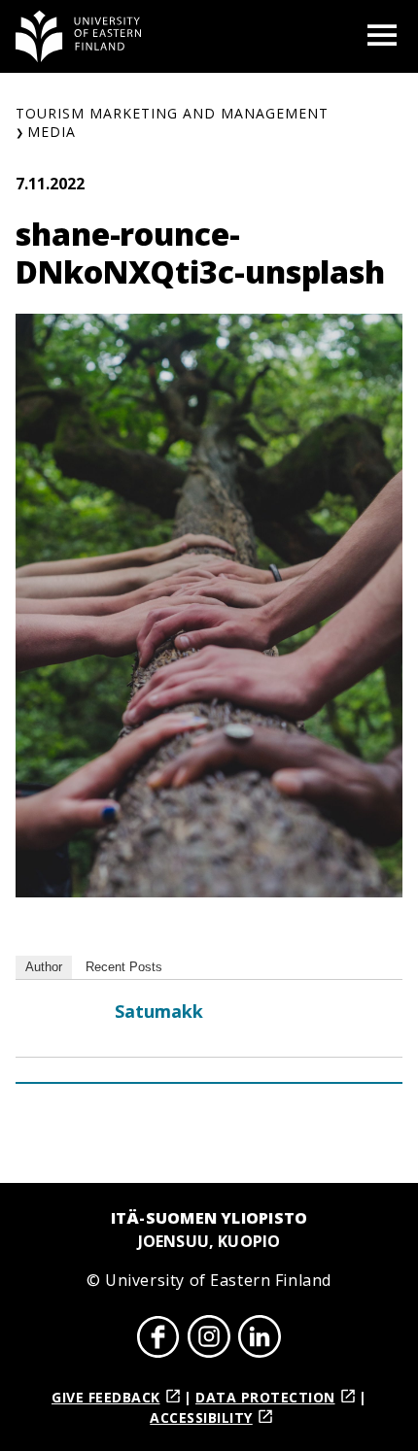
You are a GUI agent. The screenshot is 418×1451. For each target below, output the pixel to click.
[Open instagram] (209, 1339)
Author (43, 967)
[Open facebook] (158, 1339)
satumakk (159, 1011)
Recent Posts (124, 967)
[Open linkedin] (259, 1339)
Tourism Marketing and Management (172, 113)
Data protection (265, 1397)
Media (51, 131)
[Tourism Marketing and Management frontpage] (79, 36)
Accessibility (201, 1417)
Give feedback (106, 1397)
